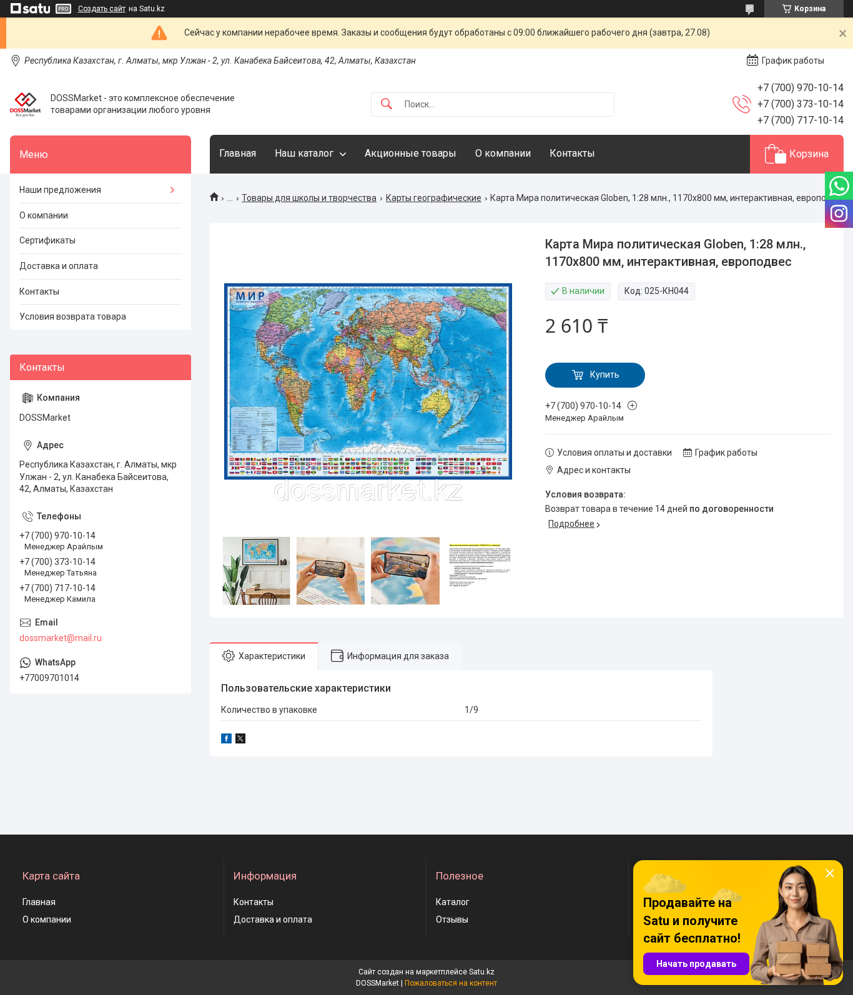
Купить (604, 375)
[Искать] (386, 104)
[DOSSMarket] (25, 104)
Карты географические (433, 198)
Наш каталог (304, 153)
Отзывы (452, 919)
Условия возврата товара (72, 316)
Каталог (453, 902)
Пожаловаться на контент (451, 983)
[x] (240, 740)
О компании (503, 153)
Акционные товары (410, 153)
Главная (237, 153)
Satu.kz (482, 972)
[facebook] (226, 740)
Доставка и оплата (58, 266)
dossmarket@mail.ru (60, 638)
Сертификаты (47, 240)
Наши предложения (60, 190)
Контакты (572, 153)
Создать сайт (102, 8)
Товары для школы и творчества (309, 198)
